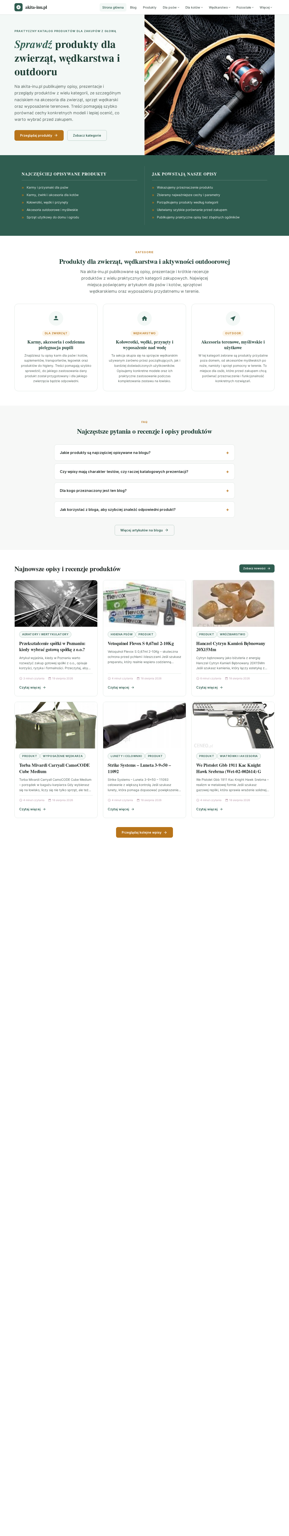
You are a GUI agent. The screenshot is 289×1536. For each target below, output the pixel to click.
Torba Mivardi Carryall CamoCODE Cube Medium (54, 768)
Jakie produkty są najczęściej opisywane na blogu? (105, 452)
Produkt (145, 634)
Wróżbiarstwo (232, 634)
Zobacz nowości (254, 568)
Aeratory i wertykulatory (45, 634)
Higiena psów (122, 634)
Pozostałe (243, 7)
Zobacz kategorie (87, 135)
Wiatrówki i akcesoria (239, 756)
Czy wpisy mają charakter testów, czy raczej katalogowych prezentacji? (124, 471)
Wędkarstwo (218, 7)
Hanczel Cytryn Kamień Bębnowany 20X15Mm (230, 646)
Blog (133, 7)
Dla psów (170, 7)
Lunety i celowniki (126, 756)
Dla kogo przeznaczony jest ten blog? (93, 490)
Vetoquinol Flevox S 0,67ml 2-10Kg (141, 643)
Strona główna (113, 7)
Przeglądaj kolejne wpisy (141, 832)
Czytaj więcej (30, 687)
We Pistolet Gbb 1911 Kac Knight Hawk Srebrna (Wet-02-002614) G (228, 768)
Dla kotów (192, 7)
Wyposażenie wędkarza (63, 756)
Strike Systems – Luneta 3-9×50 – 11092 (139, 768)
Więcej (265, 7)
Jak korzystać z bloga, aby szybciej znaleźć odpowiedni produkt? (118, 509)
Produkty (149, 7)
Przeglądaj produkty (36, 135)
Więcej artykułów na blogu (141, 530)
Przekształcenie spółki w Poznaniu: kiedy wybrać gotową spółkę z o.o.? (52, 646)
